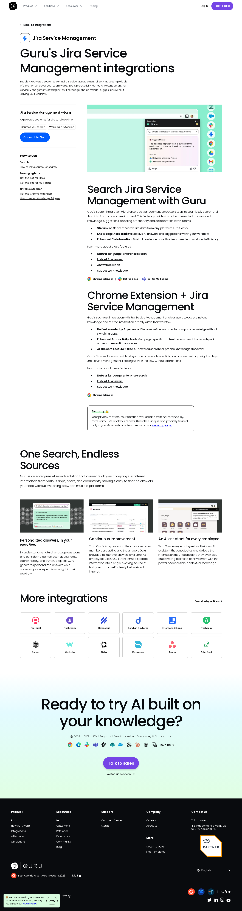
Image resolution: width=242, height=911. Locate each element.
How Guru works (20, 825)
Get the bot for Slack (32, 178)
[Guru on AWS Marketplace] (211, 846)
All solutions (18, 841)
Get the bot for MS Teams (35, 183)
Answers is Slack (108, 265)
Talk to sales (222, 6)
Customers (63, 825)
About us (151, 825)
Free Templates (155, 851)
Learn (59, 820)
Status (105, 825)
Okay (52, 900)
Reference (62, 831)
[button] (30, 6)
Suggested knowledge (112, 271)
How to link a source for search (38, 167)
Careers (151, 820)
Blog (59, 847)
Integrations (18, 831)
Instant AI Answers (110, 259)
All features (17, 836)
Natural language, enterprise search (122, 254)
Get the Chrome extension (36, 194)
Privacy (66, 896)
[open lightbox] (154, 138)
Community (63, 841)
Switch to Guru (155, 846)
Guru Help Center (111, 820)
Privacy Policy (29, 903)
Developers (63, 836)
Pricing (94, 6)
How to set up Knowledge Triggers (40, 198)
